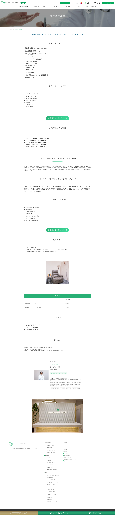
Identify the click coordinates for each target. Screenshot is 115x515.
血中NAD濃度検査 (51, 480)
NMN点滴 (49, 458)
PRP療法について (23, 6)
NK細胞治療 (49, 497)
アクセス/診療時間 (91, 6)
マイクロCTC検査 (51, 491)
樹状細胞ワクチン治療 (52, 502)
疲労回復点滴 (50, 465)
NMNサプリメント (51, 484)
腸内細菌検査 (50, 477)
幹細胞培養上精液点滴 (52, 469)
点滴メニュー (46, 6)
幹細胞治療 (49, 447)
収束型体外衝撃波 (51, 450)
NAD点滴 (49, 460)
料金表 (80, 6)
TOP (7, 29)
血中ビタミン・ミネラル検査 (53, 482)
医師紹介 (56, 6)
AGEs (48, 487)
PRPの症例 (36, 6)
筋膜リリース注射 (51, 452)
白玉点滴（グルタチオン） (52, 462)
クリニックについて (68, 6)
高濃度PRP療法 (50, 445)
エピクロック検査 (51, 489)
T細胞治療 (49, 499)
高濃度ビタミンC (50, 467)
